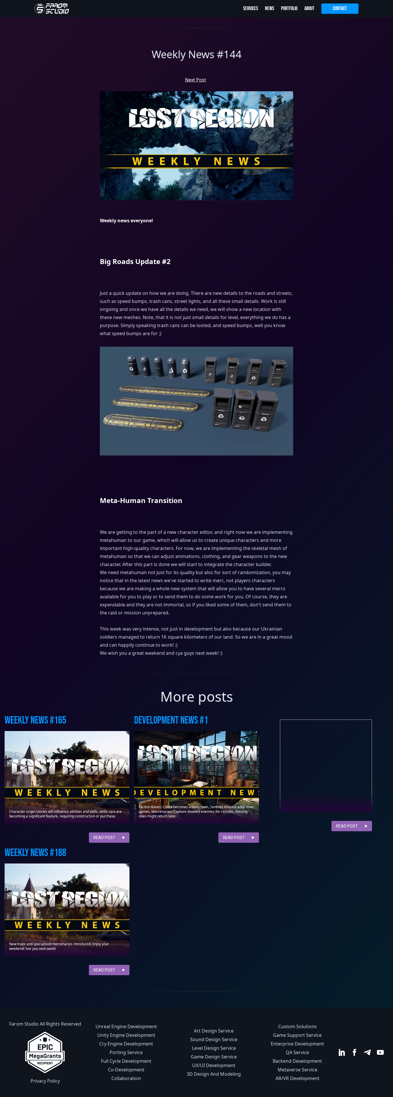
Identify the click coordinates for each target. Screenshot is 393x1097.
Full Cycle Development (126, 1061)
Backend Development (297, 1061)
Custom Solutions (297, 1026)
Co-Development (126, 1069)
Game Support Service (297, 1035)
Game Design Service (214, 1057)
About (309, 8)
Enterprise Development (297, 1044)
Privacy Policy (45, 1081)
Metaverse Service (297, 1069)
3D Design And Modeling (214, 1074)
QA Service (297, 1052)
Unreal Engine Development (126, 1026)
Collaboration (126, 1078)
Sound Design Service (213, 1039)
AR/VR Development (297, 1078)
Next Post (195, 80)
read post (104, 837)
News (269, 8)
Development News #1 (171, 720)
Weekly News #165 (35, 720)
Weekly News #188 (35, 853)
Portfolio (289, 8)
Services (250, 8)
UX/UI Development (213, 1065)
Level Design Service (214, 1048)
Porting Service (126, 1052)
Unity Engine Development (126, 1035)
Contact (340, 8)
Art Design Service (214, 1031)
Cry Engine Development (126, 1044)
